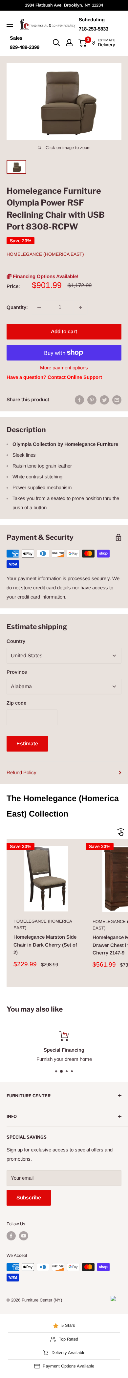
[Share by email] (116, 400)
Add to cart (64, 331)
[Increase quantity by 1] (80, 307)
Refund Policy (21, 772)
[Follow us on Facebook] (11, 1235)
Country (16, 641)
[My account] (69, 42)
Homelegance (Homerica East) (45, 254)
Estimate (27, 743)
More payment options (64, 367)
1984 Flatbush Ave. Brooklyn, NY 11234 (64, 5)
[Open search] (56, 42)
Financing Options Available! (44, 276)
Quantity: (17, 307)
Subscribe (28, 1197)
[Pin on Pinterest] (91, 400)
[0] (82, 43)
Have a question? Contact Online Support (54, 377)
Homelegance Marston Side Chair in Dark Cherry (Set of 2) (45, 944)
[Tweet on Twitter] (104, 400)
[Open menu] (10, 24)
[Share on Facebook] (79, 400)
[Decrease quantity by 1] (39, 307)
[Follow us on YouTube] (23, 1235)
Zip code (16, 703)
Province (17, 672)
